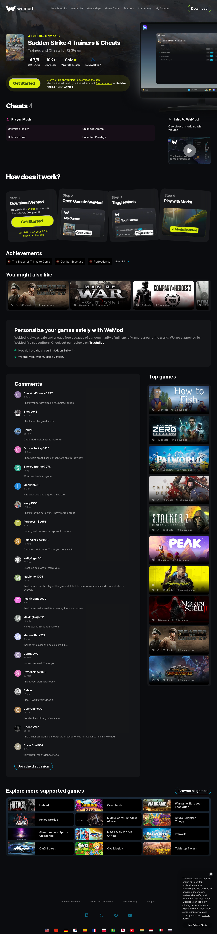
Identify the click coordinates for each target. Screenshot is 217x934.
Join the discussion (33, 766)
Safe (69, 59)
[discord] (86, 915)
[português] (113, 930)
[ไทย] (170, 930)
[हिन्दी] (142, 930)
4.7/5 (34, 59)
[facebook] (116, 916)
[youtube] (130, 915)
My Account (163, 8)
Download (199, 8)
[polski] (104, 930)
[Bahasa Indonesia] (151, 930)
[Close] (211, 874)
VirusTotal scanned (71, 65)
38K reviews (34, 65)
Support (151, 901)
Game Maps (94, 8)
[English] (47, 930)
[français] (94, 930)
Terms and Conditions (101, 901)
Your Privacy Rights (197, 925)
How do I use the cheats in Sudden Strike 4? (46, 350)
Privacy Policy (130, 901)
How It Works (59, 8)
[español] (85, 930)
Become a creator (71, 901)
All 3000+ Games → (44, 36)
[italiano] (161, 930)
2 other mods (104, 83)
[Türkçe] (132, 930)
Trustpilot (96, 342)
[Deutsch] (66, 930)
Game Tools (112, 8)
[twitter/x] (101, 916)
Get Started (24, 83)
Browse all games (193, 791)
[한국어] (75, 930)
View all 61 (121, 261)
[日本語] (123, 930)
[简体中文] (56, 930)
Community (145, 8)
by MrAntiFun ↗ (93, 65)
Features (129, 8)
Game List (77, 8)
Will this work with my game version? (41, 356)
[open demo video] (189, 150)
